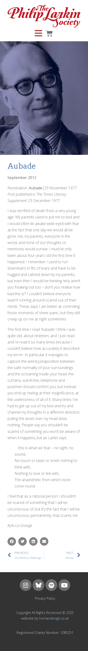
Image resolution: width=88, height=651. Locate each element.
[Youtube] (64, 585)
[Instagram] (25, 585)
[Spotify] (51, 585)
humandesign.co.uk (54, 618)
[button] (12, 541)
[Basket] (49, 33)
